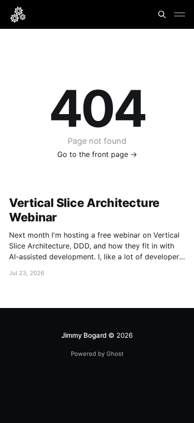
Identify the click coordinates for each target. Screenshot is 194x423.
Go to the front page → (97, 154)
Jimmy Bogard (83, 335)
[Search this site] (162, 14)
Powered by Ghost (97, 353)
